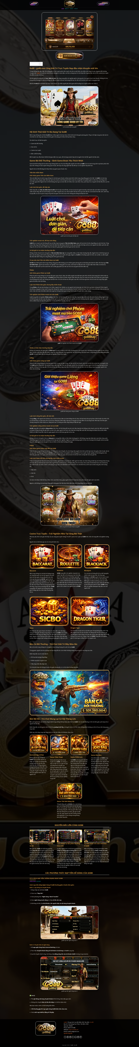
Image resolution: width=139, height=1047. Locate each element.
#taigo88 (69, 1033)
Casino (71, 8)
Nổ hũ (76, 8)
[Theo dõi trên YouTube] (70, 1037)
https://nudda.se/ (73, 1029)
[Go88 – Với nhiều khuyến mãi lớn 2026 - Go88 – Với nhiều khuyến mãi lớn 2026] (69, 3)
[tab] (33, 881)
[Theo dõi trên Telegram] (78, 1037)
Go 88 (91, 1022)
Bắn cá (67, 8)
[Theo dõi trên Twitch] (81, 1037)
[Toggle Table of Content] (39, 64)
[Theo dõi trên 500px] (75, 1037)
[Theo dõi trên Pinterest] (68, 1037)
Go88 (62, 8)
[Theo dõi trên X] (65, 1037)
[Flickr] (73, 1037)
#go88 (65, 1033)
